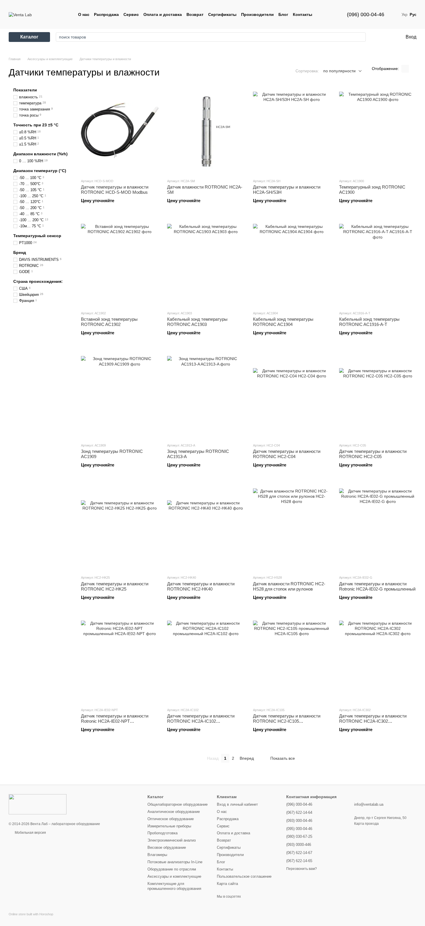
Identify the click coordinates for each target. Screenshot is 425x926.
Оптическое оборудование (170, 819)
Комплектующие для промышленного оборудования (174, 886)
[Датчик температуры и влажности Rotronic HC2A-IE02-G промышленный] (378, 527)
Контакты (302, 14)
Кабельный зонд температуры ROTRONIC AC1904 (283, 322)
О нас (83, 14)
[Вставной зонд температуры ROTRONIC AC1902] (119, 262)
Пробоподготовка (162, 833)
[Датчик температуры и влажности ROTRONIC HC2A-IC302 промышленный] (378, 659)
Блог (283, 14)
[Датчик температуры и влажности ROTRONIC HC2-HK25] (119, 527)
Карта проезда (366, 824)
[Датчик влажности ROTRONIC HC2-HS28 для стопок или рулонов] (291, 527)
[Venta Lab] (37, 804)
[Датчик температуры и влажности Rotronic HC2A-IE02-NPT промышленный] (119, 659)
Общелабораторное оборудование (177, 804)
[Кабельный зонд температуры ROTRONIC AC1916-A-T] (378, 262)
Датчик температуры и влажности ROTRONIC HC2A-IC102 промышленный (200, 721)
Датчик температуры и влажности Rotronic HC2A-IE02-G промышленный (377, 586)
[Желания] (377, 37)
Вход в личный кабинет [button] (237, 804)
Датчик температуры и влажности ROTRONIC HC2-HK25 (114, 586)
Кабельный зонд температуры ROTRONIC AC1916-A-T (369, 322)
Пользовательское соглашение (244, 876)
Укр (404, 14)
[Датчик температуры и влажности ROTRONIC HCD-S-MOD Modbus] (119, 130)
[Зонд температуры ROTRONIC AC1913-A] (206, 394)
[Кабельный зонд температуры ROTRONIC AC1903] (206, 262)
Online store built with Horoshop (31, 914)
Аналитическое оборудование (173, 811)
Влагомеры (157, 855)
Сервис (131, 14)
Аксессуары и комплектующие (174, 876)
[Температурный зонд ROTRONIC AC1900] (378, 130)
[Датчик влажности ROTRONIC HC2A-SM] (206, 130)
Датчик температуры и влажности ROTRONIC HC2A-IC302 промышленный (372, 721)
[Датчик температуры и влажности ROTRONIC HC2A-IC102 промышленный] (206, 659)
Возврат (195, 14)
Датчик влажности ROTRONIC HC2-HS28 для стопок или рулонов (289, 586)
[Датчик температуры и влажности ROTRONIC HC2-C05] (378, 394)
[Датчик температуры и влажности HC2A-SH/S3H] (291, 130)
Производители (257, 14)
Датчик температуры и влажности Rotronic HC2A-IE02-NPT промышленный (114, 721)
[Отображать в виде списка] (412, 69)
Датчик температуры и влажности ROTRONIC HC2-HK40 (200, 586)
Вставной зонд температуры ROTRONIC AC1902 (109, 322)
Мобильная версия (30, 833)
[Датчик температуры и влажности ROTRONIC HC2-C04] (291, 394)
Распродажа (106, 14)
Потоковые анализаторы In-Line (174, 862)
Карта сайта (227, 883)
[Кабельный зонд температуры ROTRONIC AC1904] (291, 262)
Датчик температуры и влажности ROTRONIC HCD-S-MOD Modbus (114, 190)
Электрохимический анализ (171, 840)
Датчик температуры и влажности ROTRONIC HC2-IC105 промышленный (286, 721)
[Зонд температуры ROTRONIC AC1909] (119, 394)
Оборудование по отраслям (171, 869)
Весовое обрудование (166, 847)
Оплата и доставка (162, 14)
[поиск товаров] (359, 37)
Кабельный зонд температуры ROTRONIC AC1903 (197, 322)
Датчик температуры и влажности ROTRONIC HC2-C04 (286, 454)
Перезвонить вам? (301, 869)
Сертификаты (222, 14)
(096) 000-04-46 (365, 14)
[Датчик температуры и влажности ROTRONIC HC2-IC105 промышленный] (291, 659)
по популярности (339, 71)
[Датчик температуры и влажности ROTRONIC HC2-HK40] (206, 527)
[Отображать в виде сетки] (405, 69)
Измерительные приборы (169, 826)
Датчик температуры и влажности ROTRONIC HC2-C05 (372, 454)
